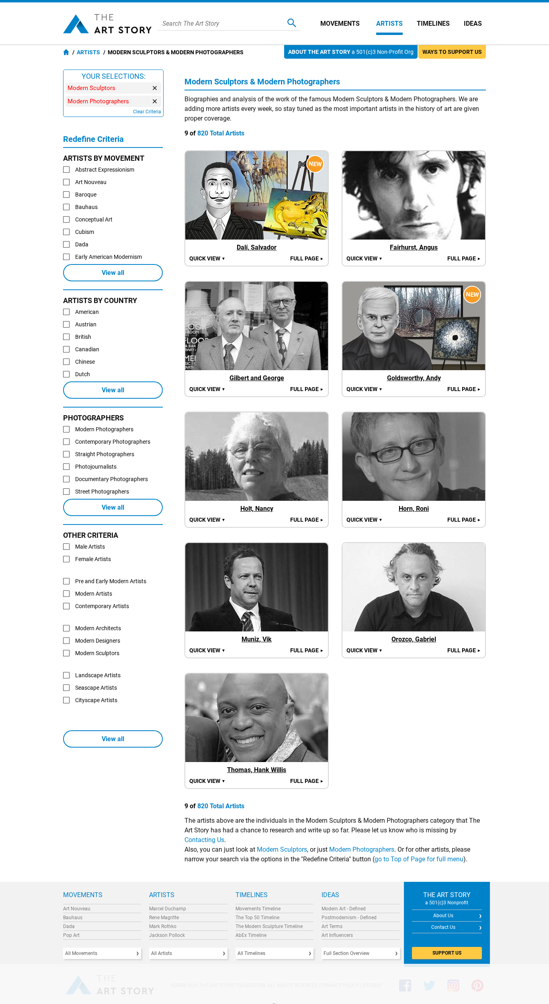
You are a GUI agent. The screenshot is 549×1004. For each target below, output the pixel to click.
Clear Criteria (147, 112)
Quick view (207, 258)
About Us (443, 915)
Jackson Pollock (167, 935)
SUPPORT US (446, 953)
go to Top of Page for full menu (419, 859)
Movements (340, 23)
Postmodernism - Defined (349, 917)
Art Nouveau (76, 909)
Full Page (307, 258)
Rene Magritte (164, 917)
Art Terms (332, 926)
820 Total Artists (220, 133)
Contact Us (443, 927)
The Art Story (107, 23)
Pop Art (71, 935)
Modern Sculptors (282, 849)
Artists (389, 23)
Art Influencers (337, 935)
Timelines (433, 23)
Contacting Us (204, 840)
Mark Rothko (162, 926)
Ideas (473, 23)
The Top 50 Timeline (257, 917)
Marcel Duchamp (167, 909)
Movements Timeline (258, 909)
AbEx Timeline (251, 935)
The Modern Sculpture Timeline (269, 926)
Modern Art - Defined (344, 909)
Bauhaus (72, 917)
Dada (69, 926)
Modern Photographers (361, 849)
